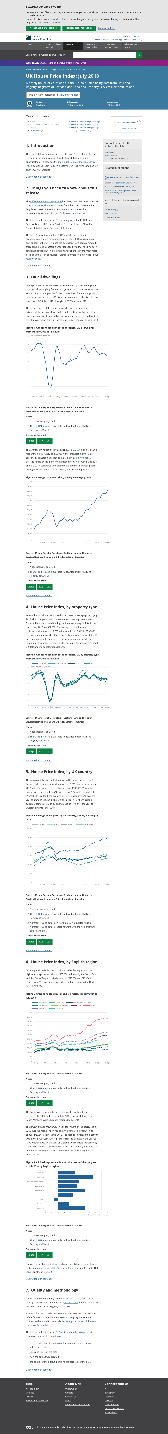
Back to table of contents (39, 176)
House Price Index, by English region (86, 127)
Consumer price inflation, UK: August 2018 (122, 183)
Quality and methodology (81, 130)
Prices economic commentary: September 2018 (122, 178)
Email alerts (111, 1412)
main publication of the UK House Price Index (56, 1267)
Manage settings (106, 28)
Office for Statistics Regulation (46, 201)
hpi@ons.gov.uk (111, 155)
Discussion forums (114, 1408)
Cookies (30, 1392)
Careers (69, 1392)
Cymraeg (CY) (137, 36)
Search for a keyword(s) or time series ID (45, 54)
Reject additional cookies (79, 27)
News (68, 1400)
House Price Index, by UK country (84, 124)
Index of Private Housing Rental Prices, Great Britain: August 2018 (120, 192)
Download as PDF (129, 128)
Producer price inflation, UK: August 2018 (121, 187)
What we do (71, 1388)
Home (30, 44)
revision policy (33, 258)
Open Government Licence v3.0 (86, 1427)
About (133, 39)
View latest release (68, 94)
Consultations (112, 1404)
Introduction (35, 121)
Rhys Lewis (40, 105)
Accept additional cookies (43, 27)
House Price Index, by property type (85, 121)
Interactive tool (111, 213)
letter (60, 205)
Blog (140, 39)
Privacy (29, 1396)
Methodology (116, 39)
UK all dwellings (36, 130)
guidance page (70, 1302)
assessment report (75, 213)
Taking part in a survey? (130, 45)
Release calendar (102, 39)
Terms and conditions (37, 1400)
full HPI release (42, 426)
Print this (125, 122)
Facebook (110, 1396)
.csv (41, 440)
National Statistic (46, 205)
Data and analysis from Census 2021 (67, 62)
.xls (49, 440)
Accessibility (32, 1388)
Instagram (110, 1392)
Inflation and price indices (54, 69)
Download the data (112, 217)
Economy (37, 69)
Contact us (70, 1396)
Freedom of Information (77, 1404)
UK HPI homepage (112, 209)
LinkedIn (109, 1400)
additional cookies (56, 19)
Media (126, 39)
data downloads (81, 457)
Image (31, 440)
